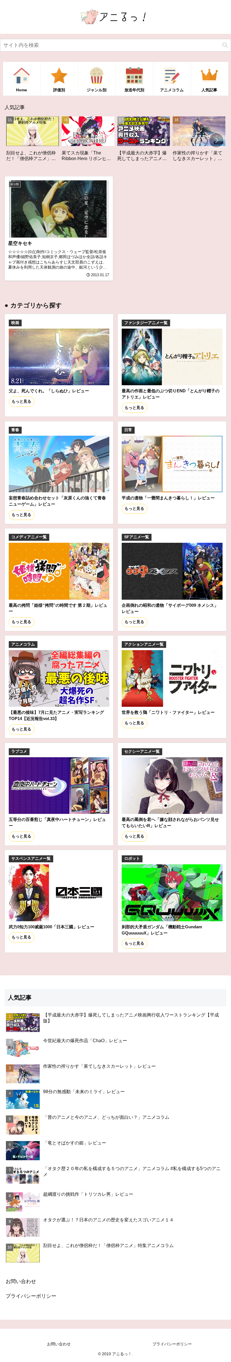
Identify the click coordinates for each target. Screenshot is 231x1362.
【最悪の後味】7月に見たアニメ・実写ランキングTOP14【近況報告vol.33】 (56, 715)
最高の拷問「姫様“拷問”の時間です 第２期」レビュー (58, 608)
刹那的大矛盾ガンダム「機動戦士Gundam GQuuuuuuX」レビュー (162, 929)
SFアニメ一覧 (136, 537)
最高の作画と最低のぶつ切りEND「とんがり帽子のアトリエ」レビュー (170, 393)
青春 (15, 430)
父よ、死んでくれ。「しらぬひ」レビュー (49, 390)
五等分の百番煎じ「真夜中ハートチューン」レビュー (57, 822)
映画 (15, 323)
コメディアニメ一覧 (29, 537)
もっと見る (21, 401)
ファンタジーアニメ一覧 (146, 323)
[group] (36, 141)
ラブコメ (19, 751)
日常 (128, 430)
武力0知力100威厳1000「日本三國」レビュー (51, 926)
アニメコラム (23, 644)
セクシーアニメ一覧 (142, 751)
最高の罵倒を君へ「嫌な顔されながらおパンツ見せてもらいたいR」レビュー (170, 822)
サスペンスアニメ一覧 (31, 858)
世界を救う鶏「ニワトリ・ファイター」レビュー (168, 712)
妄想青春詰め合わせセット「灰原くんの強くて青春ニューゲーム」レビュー (57, 500)
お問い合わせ (21, 1281)
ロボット (132, 858)
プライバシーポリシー (31, 1296)
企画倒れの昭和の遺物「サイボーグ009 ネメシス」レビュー (170, 608)
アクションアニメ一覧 (144, 644)
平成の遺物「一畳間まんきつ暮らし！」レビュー (168, 497)
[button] (225, 45)
